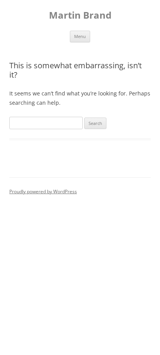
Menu (80, 36)
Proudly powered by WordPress (43, 191)
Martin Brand (80, 15)
